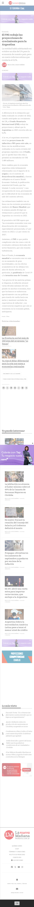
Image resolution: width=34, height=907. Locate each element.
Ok (17, 903)
